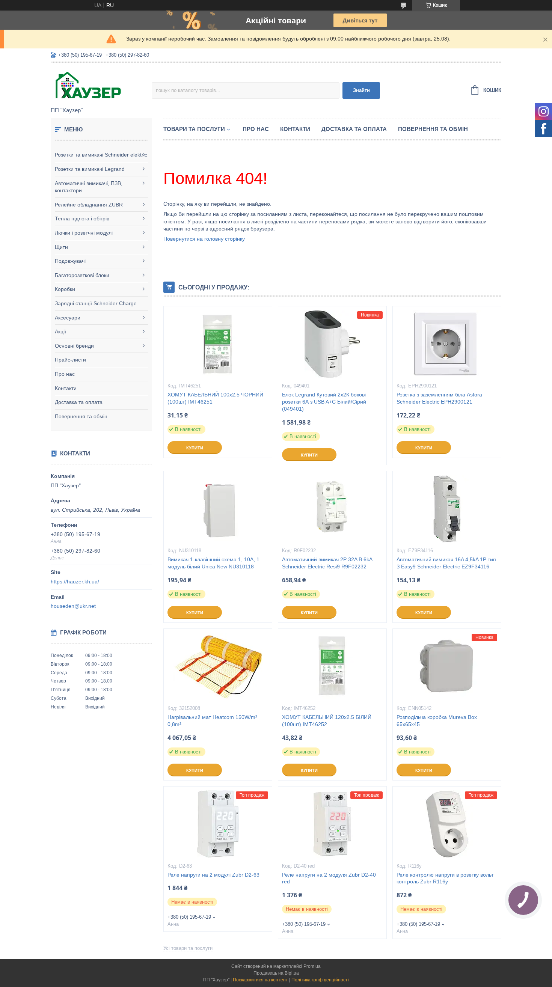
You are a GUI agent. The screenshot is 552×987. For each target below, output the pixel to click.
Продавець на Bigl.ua (276, 973)
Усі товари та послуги (188, 948)
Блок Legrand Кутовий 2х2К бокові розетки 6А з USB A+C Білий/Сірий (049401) (324, 402)
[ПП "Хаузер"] (101, 85)
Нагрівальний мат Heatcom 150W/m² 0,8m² (212, 720)
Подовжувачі (70, 261)
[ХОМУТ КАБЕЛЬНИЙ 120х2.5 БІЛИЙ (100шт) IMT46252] (332, 666)
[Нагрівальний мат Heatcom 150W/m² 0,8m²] (217, 666)
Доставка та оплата (79, 402)
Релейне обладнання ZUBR (89, 205)
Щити (61, 247)
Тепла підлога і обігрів (82, 218)
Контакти (66, 388)
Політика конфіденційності (320, 979)
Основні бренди (74, 346)
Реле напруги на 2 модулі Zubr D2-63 (213, 875)
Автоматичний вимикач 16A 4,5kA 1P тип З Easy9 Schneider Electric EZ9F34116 (446, 563)
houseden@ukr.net (73, 606)
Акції (60, 331)
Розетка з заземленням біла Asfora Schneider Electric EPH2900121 (439, 398)
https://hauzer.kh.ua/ (75, 582)
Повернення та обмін (81, 416)
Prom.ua (312, 966)
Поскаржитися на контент (260, 979)
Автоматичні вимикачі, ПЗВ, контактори (88, 187)
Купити (194, 448)
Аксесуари (67, 318)
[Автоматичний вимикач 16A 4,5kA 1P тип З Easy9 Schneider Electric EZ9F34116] (447, 508)
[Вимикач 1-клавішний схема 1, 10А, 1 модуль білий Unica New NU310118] (217, 508)
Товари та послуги (194, 129)
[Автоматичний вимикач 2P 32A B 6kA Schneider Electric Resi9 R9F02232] (332, 508)
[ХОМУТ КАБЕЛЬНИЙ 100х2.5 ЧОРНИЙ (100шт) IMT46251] (217, 344)
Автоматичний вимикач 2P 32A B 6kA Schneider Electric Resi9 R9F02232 (327, 563)
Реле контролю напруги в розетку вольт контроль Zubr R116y (445, 878)
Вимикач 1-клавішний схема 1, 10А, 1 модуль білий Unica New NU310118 (213, 563)
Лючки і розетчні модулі (84, 233)
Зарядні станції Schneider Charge (96, 303)
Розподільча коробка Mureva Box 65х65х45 (437, 720)
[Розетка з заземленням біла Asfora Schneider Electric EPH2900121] (447, 344)
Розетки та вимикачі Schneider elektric (101, 155)
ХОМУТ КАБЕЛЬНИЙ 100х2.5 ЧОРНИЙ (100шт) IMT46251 (215, 398)
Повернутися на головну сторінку (204, 239)
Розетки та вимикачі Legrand (90, 169)
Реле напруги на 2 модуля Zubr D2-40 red (329, 878)
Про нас (65, 374)
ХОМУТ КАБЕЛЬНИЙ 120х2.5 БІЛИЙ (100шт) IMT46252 (326, 720)
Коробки (65, 289)
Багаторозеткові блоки (82, 275)
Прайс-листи (70, 360)
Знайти (361, 90)
